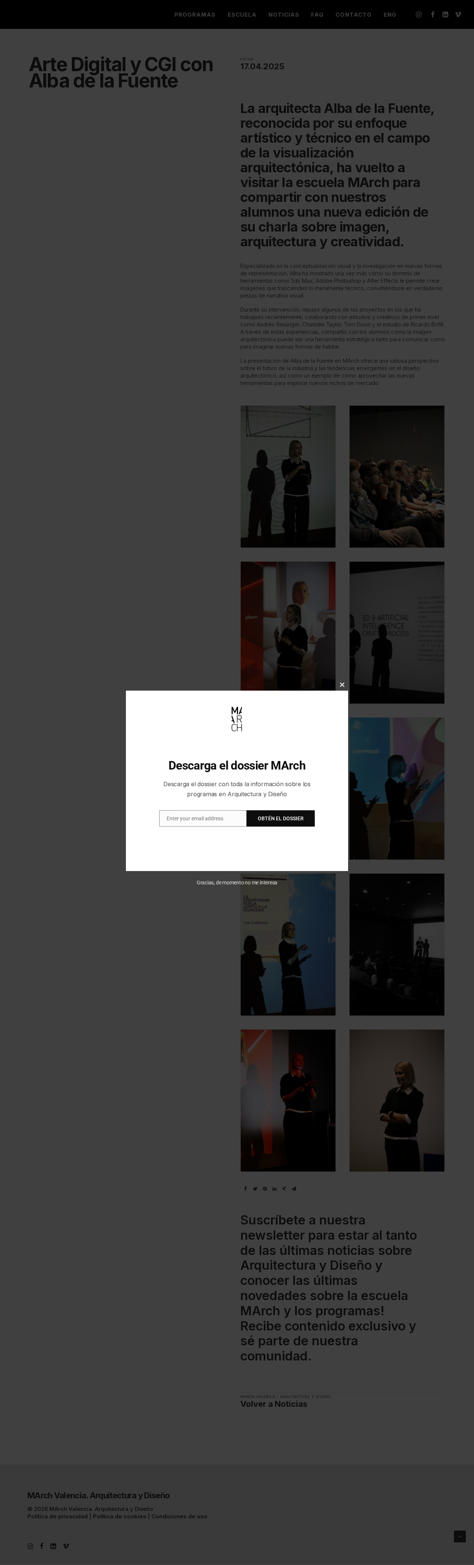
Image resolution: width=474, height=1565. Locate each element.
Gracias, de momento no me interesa (237, 882)
